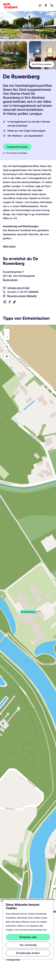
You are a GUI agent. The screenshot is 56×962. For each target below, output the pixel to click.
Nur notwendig (28, 945)
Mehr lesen (9, 246)
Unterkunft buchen (17, 146)
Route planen (10, 279)
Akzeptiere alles (28, 937)
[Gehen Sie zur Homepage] (12, 6)
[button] (28, 613)
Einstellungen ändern (28, 953)
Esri (13, 899)
